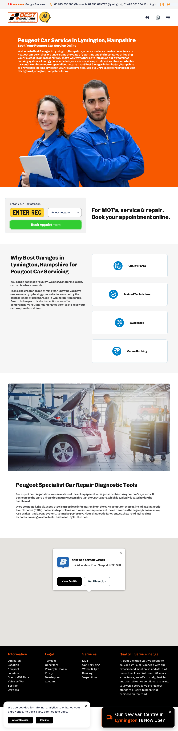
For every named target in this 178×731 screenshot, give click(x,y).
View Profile (69, 581)
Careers (13, 689)
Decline (44, 720)
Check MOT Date (18, 677)
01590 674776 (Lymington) (105, 4)
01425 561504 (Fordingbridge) (143, 4)
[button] (89, 598)
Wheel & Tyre (90, 669)
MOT (85, 660)
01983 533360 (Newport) (70, 4)
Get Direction (97, 581)
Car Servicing (91, 664)
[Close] (121, 553)
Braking (87, 673)
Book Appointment (46, 225)
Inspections (89, 677)
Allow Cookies (20, 720)
